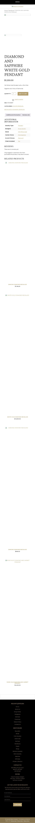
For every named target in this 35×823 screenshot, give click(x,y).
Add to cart (23, 93)
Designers (17, 714)
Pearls (17, 746)
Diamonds (17, 738)
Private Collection (17, 761)
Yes (19, 141)
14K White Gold (22, 132)
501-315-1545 (17, 771)
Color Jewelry (18, 106)
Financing (17, 719)
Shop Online (17, 711)
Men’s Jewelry (17, 753)
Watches (17, 756)
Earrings (17, 741)
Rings (17, 748)
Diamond (20, 138)
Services (17, 716)
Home (6, 10)
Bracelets (17, 731)
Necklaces (11, 10)
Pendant (20, 125)
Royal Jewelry (22, 128)
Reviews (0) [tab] (26, 115)
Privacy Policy (20, 820)
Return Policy (17, 721)
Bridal (17, 733)
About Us (17, 709)
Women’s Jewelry (17, 751)
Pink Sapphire (22, 135)
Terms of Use (13, 820)
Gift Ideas (17, 759)
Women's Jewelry (18, 109)
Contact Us (17, 724)
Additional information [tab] (13, 115)
